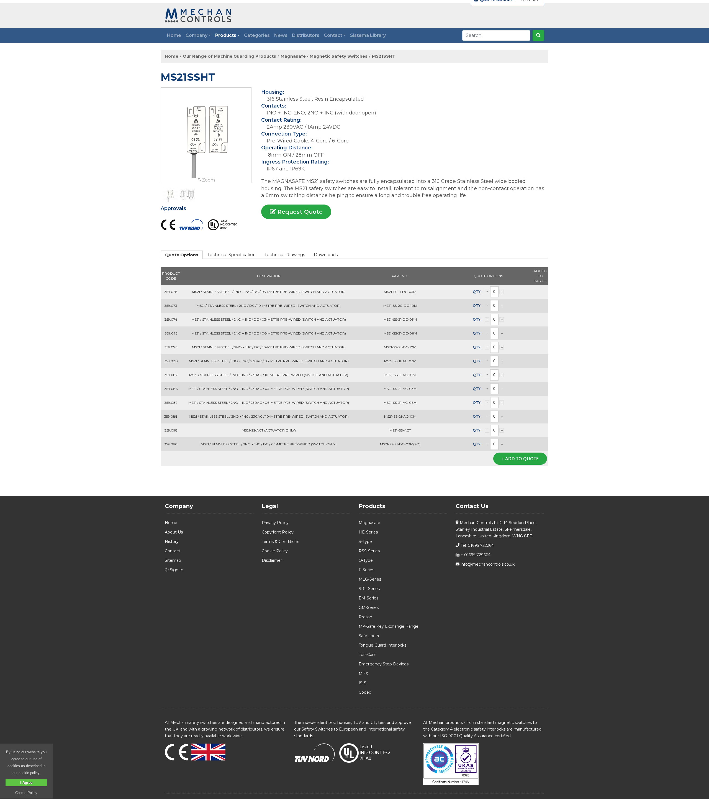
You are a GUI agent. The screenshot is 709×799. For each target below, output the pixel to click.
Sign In (176, 569)
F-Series (366, 569)
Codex (365, 692)
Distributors (305, 35)
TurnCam (367, 654)
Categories (257, 35)
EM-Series (368, 598)
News (280, 35)
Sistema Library (368, 35)
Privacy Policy (275, 522)
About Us (174, 532)
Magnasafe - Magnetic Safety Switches (324, 56)
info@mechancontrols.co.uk (487, 564)
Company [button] (196, 35)
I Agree (26, 782)
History (172, 541)
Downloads (326, 254)
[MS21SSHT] (170, 194)
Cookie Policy (275, 550)
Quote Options (181, 254)
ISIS (362, 682)
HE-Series (368, 532)
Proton (365, 616)
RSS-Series (369, 550)
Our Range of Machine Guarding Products (229, 56)
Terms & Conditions (280, 541)
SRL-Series (369, 588)
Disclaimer (272, 560)
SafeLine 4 (369, 635)
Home (174, 35)
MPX (363, 673)
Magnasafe (369, 522)
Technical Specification (231, 254)
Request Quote (299, 211)
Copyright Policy (278, 532)
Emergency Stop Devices (384, 664)
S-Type (365, 541)
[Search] (538, 35)
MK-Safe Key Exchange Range (388, 626)
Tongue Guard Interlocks (382, 645)
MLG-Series (370, 579)
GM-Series (369, 607)
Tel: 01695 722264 (476, 545)
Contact (172, 550)
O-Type (366, 560)
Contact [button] (333, 35)
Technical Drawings (284, 254)
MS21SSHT (383, 56)
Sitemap (173, 560)
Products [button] (225, 35)
